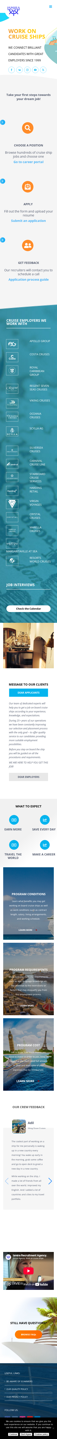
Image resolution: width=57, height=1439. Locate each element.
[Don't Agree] (53, 1428)
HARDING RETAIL (36, 489)
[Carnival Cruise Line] (12, 464)
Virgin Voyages (36, 502)
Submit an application (28, 221)
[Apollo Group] (12, 344)
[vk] (19, 70)
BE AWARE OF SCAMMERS (19, 1381)
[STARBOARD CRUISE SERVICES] (12, 477)
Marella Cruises (35, 529)
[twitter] (43, 70)
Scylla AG (36, 428)
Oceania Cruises (35, 415)
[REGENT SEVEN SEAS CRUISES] (12, 389)
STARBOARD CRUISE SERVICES (37, 477)
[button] (50, 1181)
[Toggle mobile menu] (50, 6)
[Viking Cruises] (12, 403)
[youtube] (35, 70)
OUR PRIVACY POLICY (17, 1396)
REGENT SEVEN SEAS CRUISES (39, 387)
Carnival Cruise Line (37, 462)
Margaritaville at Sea (21, 551)
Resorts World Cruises (40, 559)
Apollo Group (40, 341)
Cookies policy (41, 1434)
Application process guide (29, 279)
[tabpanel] (28, 735)
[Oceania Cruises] (12, 417)
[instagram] (27, 70)
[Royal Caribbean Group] (12, 370)
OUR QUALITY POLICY (17, 1389)
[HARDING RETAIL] (12, 491)
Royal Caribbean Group (37, 371)
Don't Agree (26, 1434)
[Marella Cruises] (12, 530)
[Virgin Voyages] (12, 504)
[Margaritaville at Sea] (12, 544)
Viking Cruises (40, 400)
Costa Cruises (40, 354)
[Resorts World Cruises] (12, 561)
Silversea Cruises (36, 449)
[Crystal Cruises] (12, 517)
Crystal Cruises (35, 516)
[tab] (28, 692)
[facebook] (11, 70)
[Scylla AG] (12, 431)
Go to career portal (28, 162)
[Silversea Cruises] (12, 451)
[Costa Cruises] (12, 357)
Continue (13, 1434)
